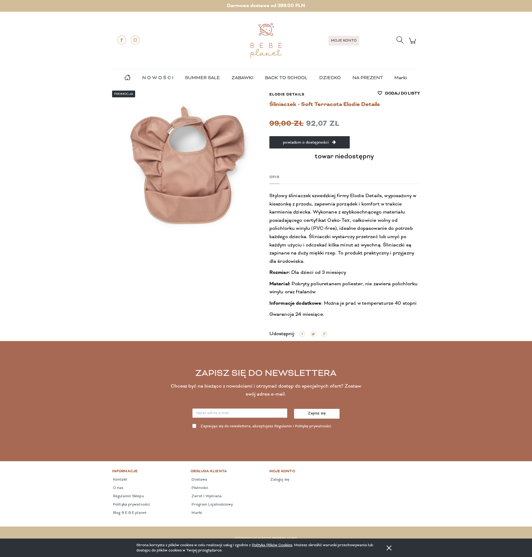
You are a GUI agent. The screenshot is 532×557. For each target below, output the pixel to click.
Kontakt (119, 479)
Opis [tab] (274, 177)
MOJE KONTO (344, 40)
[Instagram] (135, 40)
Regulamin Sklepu (128, 496)
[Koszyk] (413, 44)
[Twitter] (313, 334)
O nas (117, 488)
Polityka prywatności (131, 504)
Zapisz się (317, 413)
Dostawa (199, 479)
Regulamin (283, 426)
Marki (400, 78)
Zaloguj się (279, 479)
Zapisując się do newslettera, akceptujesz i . (266, 426)
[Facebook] (121, 40)
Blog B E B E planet (129, 512)
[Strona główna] (266, 40)
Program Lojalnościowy (212, 504)
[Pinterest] (324, 334)
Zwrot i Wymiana (206, 496)
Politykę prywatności (313, 426)
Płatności (199, 488)
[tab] (274, 177)
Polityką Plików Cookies (272, 545)
